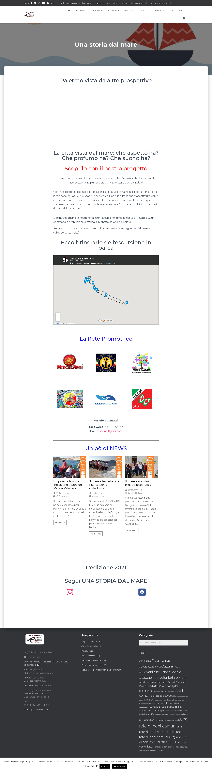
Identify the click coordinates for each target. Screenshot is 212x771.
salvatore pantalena (180, 714)
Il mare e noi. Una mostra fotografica (138, 483)
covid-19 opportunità (161, 703)
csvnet (178, 706)
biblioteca (156, 695)
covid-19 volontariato (163, 706)
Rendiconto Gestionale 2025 (93, 660)
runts (171, 714)
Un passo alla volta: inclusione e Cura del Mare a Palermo (68, 485)
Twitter (35, 3)
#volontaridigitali (148, 686)
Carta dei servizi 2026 (91, 646)
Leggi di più (91, 766)
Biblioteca (159, 11)
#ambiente (145, 660)
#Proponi (171, 682)
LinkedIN (48, 3)
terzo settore (144, 720)
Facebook (31, 3)
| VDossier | (125, 3)
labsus (168, 711)
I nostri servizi (97, 11)
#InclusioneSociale (167, 672)
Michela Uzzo (62, 493)
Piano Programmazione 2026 (94, 665)
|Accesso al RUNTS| (139, 3)
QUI (38, 665)
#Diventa (176, 667)
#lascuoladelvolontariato (158, 677)
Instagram (39, 3)
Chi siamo (79, 11)
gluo (163, 710)
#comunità (161, 660)
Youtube (43, 3)
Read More (60, 523)
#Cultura (166, 666)
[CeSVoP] (29, 14)
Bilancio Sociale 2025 (90, 656)
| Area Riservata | (57, 3)
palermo (150, 714)
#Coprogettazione (148, 666)
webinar (161, 751)
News (171, 11)
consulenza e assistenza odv (164, 700)
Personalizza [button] (119, 766)
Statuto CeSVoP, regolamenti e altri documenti (101, 670)
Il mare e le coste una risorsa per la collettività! (104, 485)
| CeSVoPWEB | (88, 3)
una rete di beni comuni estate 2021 (169, 747)
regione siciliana (161, 714)
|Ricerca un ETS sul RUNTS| (160, 3)
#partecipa (160, 682)
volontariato (152, 751)
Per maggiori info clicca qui (36, 709)
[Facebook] (142, 592)
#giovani (146, 672)
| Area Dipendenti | (73, 3)
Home (68, 11)
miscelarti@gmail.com (109, 431)
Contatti (182, 11)
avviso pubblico (170, 691)
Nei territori (114, 11)
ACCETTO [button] (104, 766)
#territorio (180, 682)
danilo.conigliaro (99, 493)
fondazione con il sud (149, 710)
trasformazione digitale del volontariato (165, 720)
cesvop (167, 695)
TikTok (26, 3)
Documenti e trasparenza (136, 11)
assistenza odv (158, 691)
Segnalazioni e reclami (91, 641)
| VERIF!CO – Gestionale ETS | (107, 3)
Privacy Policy (87, 651)
